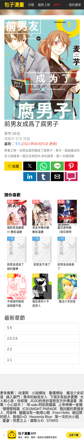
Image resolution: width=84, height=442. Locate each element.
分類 (31, 4)
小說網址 (39, 393)
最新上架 (44, 4)
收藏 (15, 166)
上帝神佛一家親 (70, 405)
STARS (52, 420)
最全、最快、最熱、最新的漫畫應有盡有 (37, 437)
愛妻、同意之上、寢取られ (23, 420)
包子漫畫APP (27, 433)
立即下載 (73, 435)
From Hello (61, 413)
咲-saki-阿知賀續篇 (41, 405)
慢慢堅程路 (11, 409)
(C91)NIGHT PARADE (39, 409)
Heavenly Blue (41, 417)
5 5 (18, 144)
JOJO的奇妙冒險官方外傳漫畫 (53, 401)
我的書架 (75, 4)
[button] (29, 166)
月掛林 (11, 413)
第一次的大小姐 (67, 417)
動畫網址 (56, 393)
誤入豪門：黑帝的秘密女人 (26, 397)
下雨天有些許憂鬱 (64, 397)
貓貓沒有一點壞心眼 (34, 413)
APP (57, 4)
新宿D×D (20, 417)
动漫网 (23, 393)
